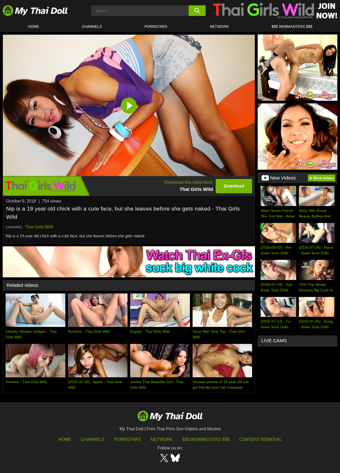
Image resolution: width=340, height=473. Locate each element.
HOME (33, 26)
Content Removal (260, 439)
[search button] (197, 10)
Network (219, 26)
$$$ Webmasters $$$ (206, 439)
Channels (93, 439)
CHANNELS (92, 26)
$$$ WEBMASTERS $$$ (291, 26)
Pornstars (155, 26)
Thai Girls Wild (39, 227)
